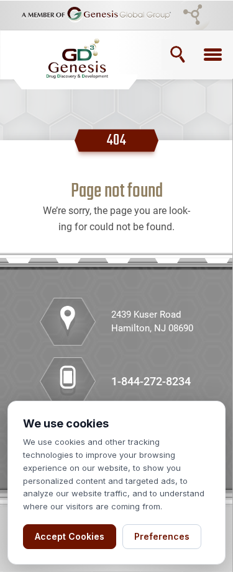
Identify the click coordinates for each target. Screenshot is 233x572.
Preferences (162, 536)
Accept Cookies (69, 536)
